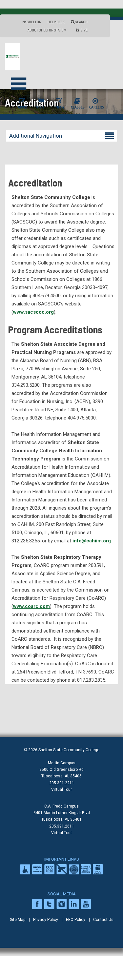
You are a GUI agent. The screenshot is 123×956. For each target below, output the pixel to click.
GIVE (84, 30)
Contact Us (103, 919)
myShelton (31, 21)
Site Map (17, 919)
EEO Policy (75, 919)
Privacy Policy (45, 919)
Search (81, 21)
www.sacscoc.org (33, 312)
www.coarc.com (31, 606)
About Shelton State (46, 30)
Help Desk (56, 21)
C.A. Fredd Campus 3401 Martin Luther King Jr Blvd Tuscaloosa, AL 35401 (61, 813)
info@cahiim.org (91, 541)
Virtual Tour (61, 789)
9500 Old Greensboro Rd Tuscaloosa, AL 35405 (61, 772)
